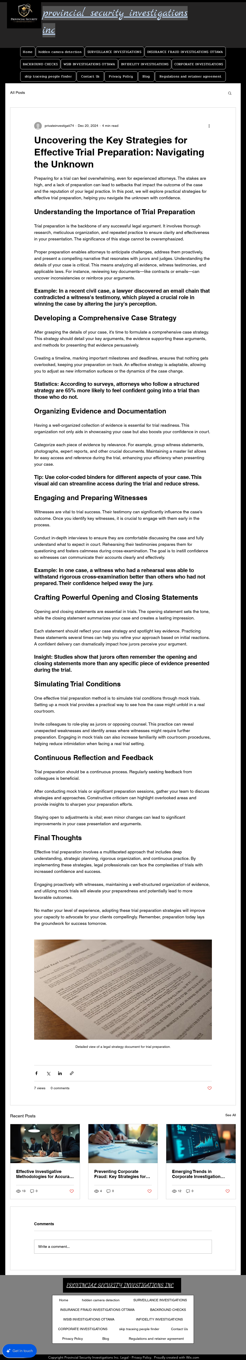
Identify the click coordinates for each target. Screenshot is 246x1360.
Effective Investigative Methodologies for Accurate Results (44, 1174)
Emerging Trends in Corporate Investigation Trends (196, 1174)
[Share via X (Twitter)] (48, 1073)
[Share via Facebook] (36, 1073)
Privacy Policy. (142, 1357)
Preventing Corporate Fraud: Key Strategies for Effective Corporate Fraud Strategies (120, 1174)
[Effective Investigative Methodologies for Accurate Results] (45, 1143)
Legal (124, 1357)
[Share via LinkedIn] (60, 1073)
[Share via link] (71, 1073)
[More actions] (209, 126)
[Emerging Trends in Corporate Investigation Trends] (201, 1143)
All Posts (17, 92)
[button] (230, 93)
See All (230, 1115)
